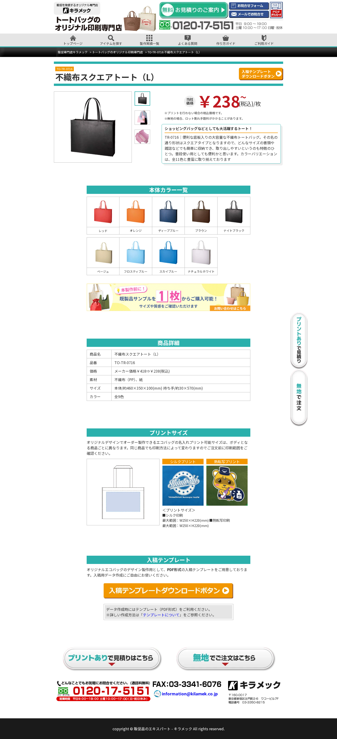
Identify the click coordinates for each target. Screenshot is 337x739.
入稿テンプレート (258, 74)
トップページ (73, 43)
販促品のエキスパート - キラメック (163, 728)
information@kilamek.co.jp (190, 694)
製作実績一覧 (149, 43)
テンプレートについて (161, 614)
